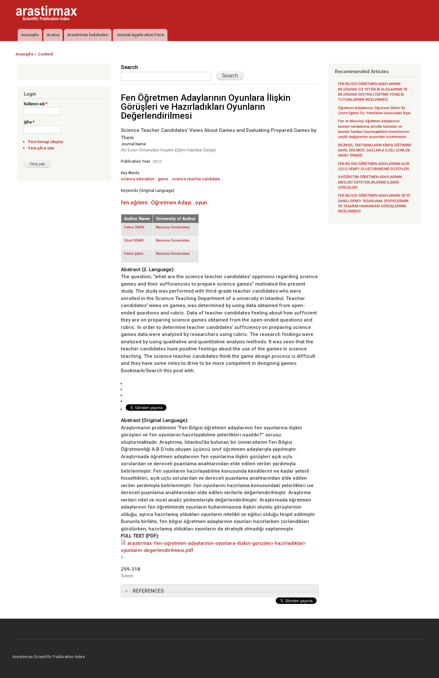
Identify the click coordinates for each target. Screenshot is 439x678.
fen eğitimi (134, 202)
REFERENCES (148, 591)
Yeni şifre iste (41, 148)
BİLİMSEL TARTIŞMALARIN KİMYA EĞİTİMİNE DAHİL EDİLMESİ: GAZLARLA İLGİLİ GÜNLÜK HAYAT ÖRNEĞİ (374, 150)
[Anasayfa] (47, 14)
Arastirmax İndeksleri (87, 34)
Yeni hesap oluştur (45, 141)
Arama (53, 34)
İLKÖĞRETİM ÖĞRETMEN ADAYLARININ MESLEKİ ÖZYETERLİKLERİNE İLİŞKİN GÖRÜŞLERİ (370, 182)
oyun (201, 202)
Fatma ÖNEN (134, 227)
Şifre (29, 122)
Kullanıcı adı (35, 104)
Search (129, 67)
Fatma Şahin (133, 254)
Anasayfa (30, 34)
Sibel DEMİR (134, 240)
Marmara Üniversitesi (173, 227)
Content (45, 54)
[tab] (219, 590)
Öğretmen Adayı (171, 202)
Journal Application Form (140, 34)
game (163, 179)
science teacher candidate (196, 179)
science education (137, 179)
